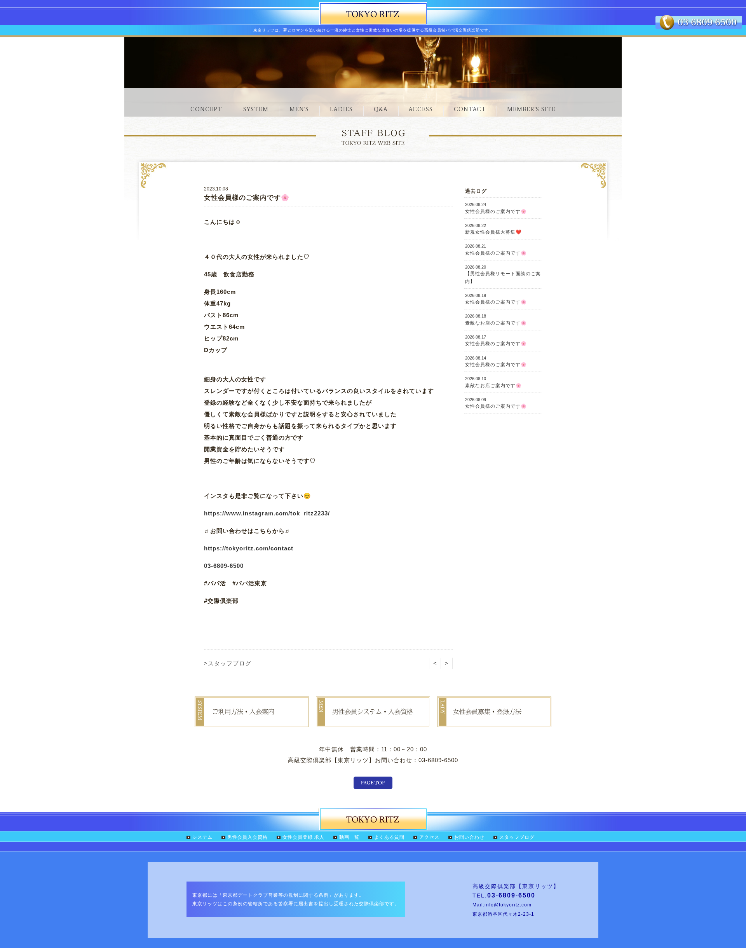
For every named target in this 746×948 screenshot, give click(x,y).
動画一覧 (349, 837)
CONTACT (470, 109)
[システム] (252, 721)
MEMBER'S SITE (531, 109)
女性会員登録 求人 (303, 837)
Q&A (381, 109)
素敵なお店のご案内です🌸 (496, 319)
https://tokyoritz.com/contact (248, 548)
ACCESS (421, 109)
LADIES (341, 109)
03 (207, 565)
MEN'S (299, 109)
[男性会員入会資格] (373, 721)
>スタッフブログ (227, 663)
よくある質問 (389, 837)
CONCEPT (206, 109)
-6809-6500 (227, 565)
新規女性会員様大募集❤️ (493, 229)
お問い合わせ (469, 837)
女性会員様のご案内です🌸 (496, 208)
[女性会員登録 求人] (494, 721)
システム (202, 837)
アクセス (429, 837)
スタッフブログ (517, 837)
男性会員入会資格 (247, 837)
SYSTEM (255, 109)
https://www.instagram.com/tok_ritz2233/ (267, 513)
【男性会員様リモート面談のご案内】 (503, 274)
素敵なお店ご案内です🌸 (493, 382)
